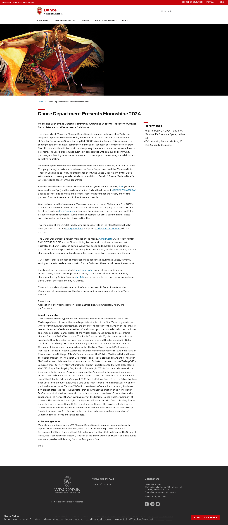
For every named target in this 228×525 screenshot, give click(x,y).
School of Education (192, 2)
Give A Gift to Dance (101, 484)
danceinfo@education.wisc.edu (164, 492)
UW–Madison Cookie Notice (142, 519)
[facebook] (147, 504)
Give (222, 2)
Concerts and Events (104, 20)
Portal (210, 2)
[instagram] (152, 504)
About (124, 20)
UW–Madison (18, 2)
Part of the (67, 501)
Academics (43, 20)
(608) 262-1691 (158, 496)
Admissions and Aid (65, 20)
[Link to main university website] (67, 493)
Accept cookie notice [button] (205, 517)
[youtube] (158, 504)
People (85, 20)
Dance (50, 10)
